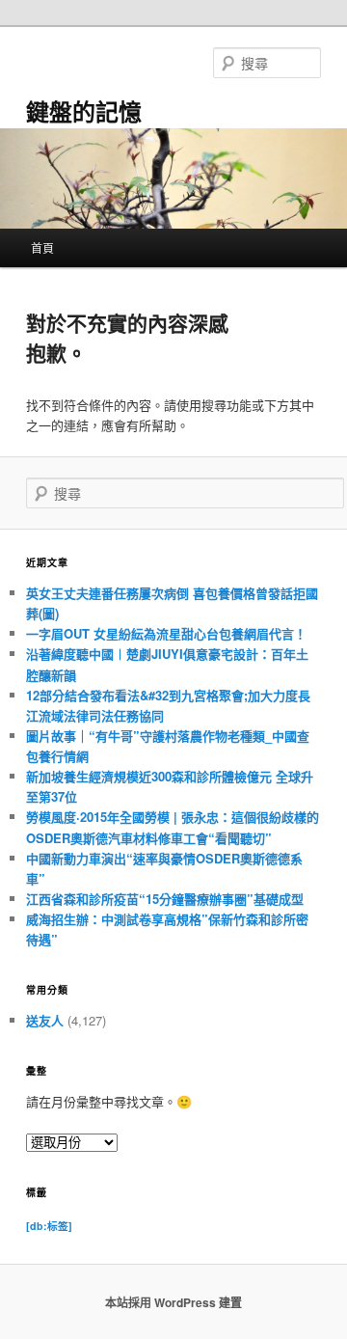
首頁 (42, 247)
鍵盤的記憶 (84, 111)
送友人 (45, 1020)
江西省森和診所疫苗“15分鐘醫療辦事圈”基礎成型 (165, 898)
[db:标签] (49, 1225)
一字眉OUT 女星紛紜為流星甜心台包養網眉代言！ (166, 633)
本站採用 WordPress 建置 (173, 1302)
